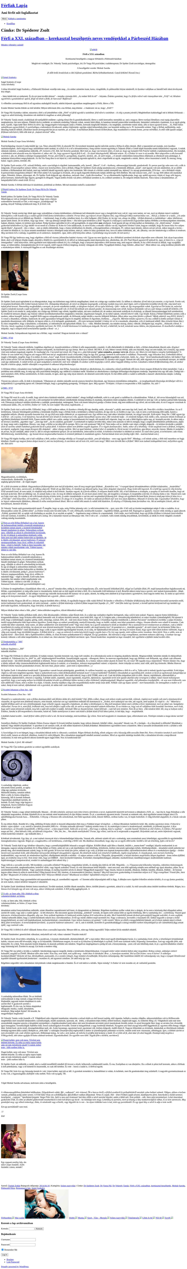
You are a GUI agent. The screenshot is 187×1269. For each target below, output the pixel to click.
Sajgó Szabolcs (38, 1188)
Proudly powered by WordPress (15, 1266)
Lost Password (13, 1262)
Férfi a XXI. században (140, 1186)
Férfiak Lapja (14, 5)
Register (10, 1259)
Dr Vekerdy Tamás (121, 1186)
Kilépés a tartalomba (17, 18)
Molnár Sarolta (178, 1186)
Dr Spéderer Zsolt (91, 1186)
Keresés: (4, 1228)
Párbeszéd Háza (8, 1188)
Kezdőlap (11, 23)
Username (5, 1239)
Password (5, 1244)
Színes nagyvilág (68, 1186)
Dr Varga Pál (105, 1186)
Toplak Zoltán (14, 1186)
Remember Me (10, 1250)
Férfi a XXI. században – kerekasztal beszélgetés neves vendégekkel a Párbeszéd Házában (84, 38)
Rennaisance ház (23, 1188)
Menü (4, 19)
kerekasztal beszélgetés (161, 1186)
